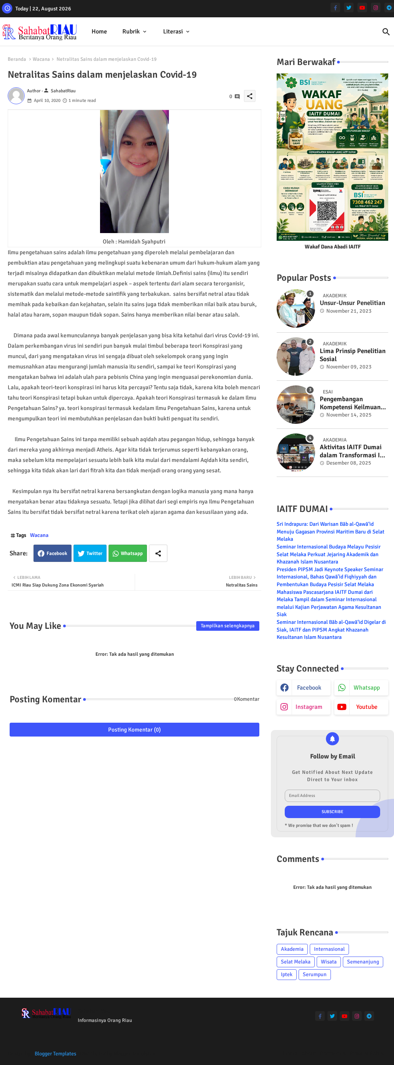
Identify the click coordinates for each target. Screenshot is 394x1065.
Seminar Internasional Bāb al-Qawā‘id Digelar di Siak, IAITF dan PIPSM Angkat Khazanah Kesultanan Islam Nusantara (331, 629)
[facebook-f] (335, 7)
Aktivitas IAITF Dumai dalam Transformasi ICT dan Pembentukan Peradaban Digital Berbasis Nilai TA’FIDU (353, 451)
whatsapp (367, 688)
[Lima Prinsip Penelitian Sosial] (296, 356)
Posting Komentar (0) (134, 729)
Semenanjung (363, 961)
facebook (309, 688)
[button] (386, 32)
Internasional (329, 949)
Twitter (94, 553)
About (308, 1053)
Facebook (57, 553)
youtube (366, 707)
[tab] (99, 31)
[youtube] (362, 7)
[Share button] (158, 553)
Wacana (41, 59)
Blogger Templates (55, 1053)
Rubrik (131, 31)
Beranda (17, 59)
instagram (309, 707)
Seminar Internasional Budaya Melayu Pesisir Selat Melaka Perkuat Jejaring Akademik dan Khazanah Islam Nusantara (329, 554)
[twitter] (349, 7)
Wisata (329, 961)
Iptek (286, 974)
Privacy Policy (367, 1053)
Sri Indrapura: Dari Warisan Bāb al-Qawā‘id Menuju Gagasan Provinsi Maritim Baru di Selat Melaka (330, 531)
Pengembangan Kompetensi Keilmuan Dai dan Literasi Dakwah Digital (350, 403)
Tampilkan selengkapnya (228, 626)
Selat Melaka (296, 961)
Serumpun (315, 974)
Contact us (333, 1053)
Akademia (292, 949)
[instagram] (376, 7)
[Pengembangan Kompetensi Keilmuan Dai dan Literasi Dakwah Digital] (296, 404)
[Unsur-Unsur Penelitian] (296, 308)
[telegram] (389, 7)
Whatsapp (132, 553)
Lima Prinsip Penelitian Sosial (353, 355)
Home (99, 31)
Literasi (173, 31)
